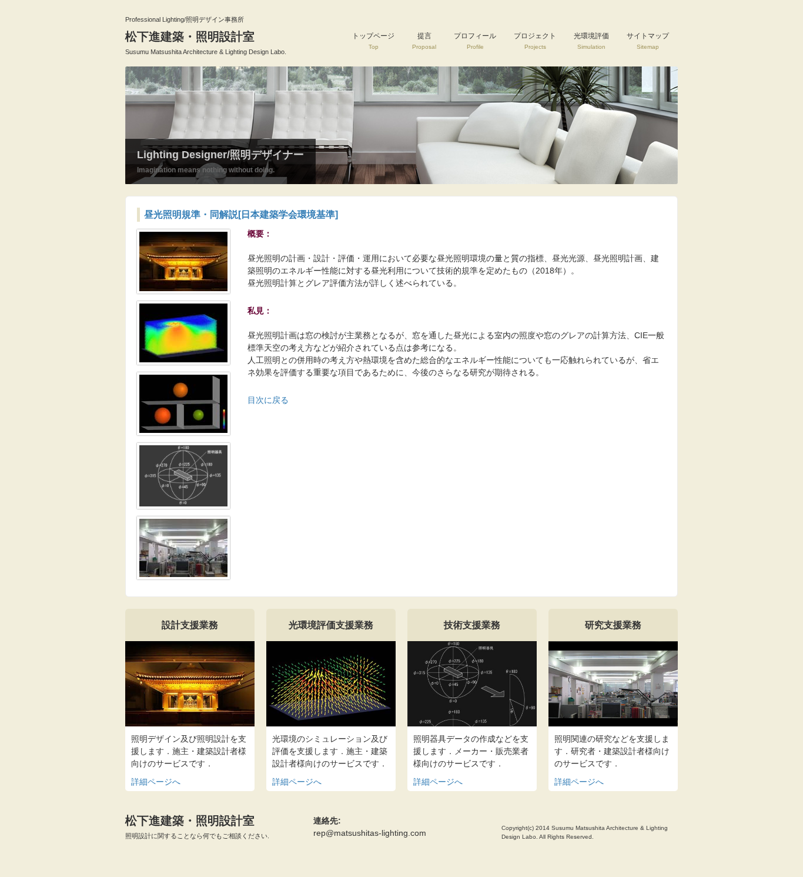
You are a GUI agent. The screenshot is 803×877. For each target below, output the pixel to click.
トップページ (373, 41)
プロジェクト (535, 41)
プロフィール (475, 41)
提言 (424, 41)
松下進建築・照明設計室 (197, 826)
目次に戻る (268, 400)
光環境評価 (591, 41)
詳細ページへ (155, 781)
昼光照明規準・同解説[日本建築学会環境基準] (241, 214)
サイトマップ (648, 41)
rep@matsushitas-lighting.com (369, 833)
